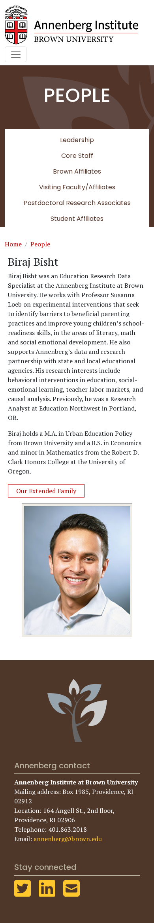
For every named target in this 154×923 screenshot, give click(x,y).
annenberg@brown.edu (68, 838)
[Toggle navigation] (16, 54)
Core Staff (77, 155)
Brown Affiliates (77, 171)
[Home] (75, 24)
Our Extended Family (46, 490)
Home (13, 244)
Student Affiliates (77, 218)
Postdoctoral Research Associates (77, 202)
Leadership (77, 139)
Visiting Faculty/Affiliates (77, 187)
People (40, 244)
